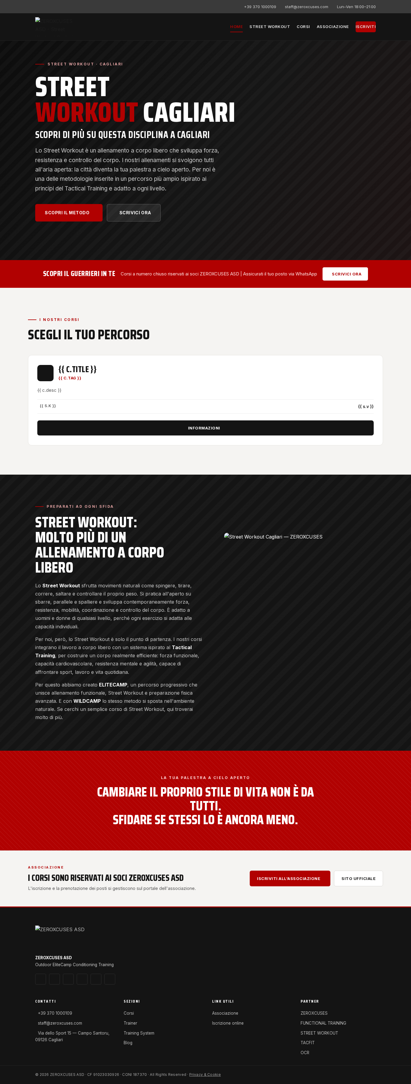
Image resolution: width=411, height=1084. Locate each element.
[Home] (64, 937)
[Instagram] (39, 7)
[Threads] (82, 979)
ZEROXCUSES (314, 1013)
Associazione (333, 26)
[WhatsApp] (75, 7)
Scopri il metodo (67, 212)
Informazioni (204, 428)
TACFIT (308, 1042)
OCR (305, 1052)
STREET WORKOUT (319, 1033)
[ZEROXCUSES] (59, 26)
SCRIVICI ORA (135, 212)
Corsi (303, 26)
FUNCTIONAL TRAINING (323, 1023)
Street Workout (269, 26)
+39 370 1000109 (260, 6)
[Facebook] (57, 7)
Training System (139, 1033)
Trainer (130, 1023)
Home (236, 26)
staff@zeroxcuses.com (306, 6)
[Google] (48, 7)
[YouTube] (66, 7)
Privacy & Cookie (205, 1074)
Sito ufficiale (358, 878)
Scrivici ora (346, 274)
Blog (128, 1042)
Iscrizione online (228, 1023)
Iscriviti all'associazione (288, 878)
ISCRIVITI (366, 26)
